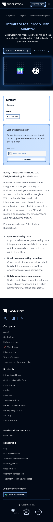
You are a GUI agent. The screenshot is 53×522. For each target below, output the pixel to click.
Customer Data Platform (14, 380)
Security (7, 415)
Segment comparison (13, 473)
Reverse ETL (8, 395)
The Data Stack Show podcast (17, 478)
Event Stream (9, 385)
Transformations (11, 400)
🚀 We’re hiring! (10, 347)
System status (10, 420)
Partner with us (10, 342)
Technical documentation (15, 458)
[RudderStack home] (12, 4)
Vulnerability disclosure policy (17, 362)
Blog (5, 448)
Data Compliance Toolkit (14, 405)
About (6, 332)
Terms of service (11, 357)
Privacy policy (9, 352)
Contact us (8, 337)
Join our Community (17, 495)
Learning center (10, 463)
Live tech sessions (11, 453)
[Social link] (5, 318)
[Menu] (49, 4)
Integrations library (12, 375)
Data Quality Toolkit (12, 410)
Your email (11, 148)
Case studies (9, 468)
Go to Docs (8, 435)
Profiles (6, 390)
